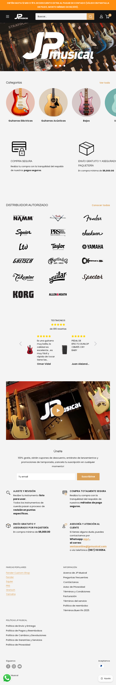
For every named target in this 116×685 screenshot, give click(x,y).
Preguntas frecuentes (75, 577)
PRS (8, 585)
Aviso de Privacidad (74, 586)
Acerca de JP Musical (75, 572)
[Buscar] (90, 16)
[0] (107, 16)
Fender (10, 577)
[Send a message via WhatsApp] (7, 677)
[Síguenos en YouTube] (20, 666)
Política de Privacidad (18, 644)
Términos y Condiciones (76, 591)
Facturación (70, 596)
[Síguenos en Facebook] (8, 666)
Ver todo (105, 82)
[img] (58, 325)
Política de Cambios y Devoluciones (26, 635)
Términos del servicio (75, 600)
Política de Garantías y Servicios (24, 640)
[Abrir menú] (7, 16)
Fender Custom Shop (18, 572)
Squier (9, 581)
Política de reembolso (75, 605)
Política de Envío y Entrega (20, 625)
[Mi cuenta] (101, 16)
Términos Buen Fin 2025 (76, 610)
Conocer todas (101, 205)
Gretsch (10, 589)
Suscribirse (88, 476)
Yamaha (11, 594)
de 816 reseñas (58, 328)
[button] (21, 344)
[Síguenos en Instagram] (14, 666)
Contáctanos (71, 582)
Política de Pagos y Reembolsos (24, 630)
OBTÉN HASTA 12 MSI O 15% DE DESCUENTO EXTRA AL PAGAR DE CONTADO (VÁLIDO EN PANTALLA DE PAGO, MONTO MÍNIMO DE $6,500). (58, 5)
